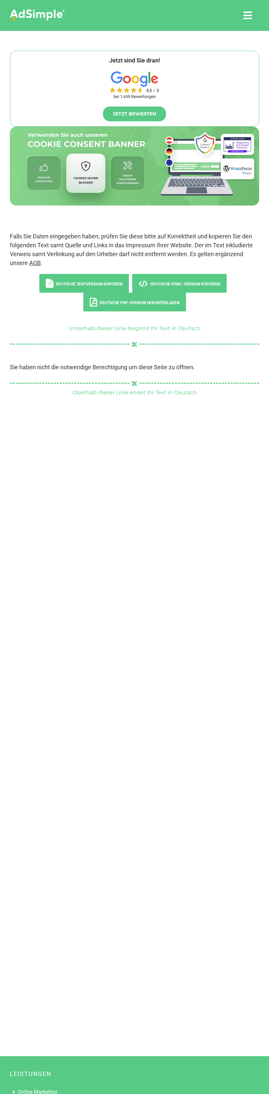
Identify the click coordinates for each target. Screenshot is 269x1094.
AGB (35, 262)
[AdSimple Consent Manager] (134, 129)
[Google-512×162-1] (134, 74)
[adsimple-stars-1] (134, 89)
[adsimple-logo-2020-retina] (37, 12)
